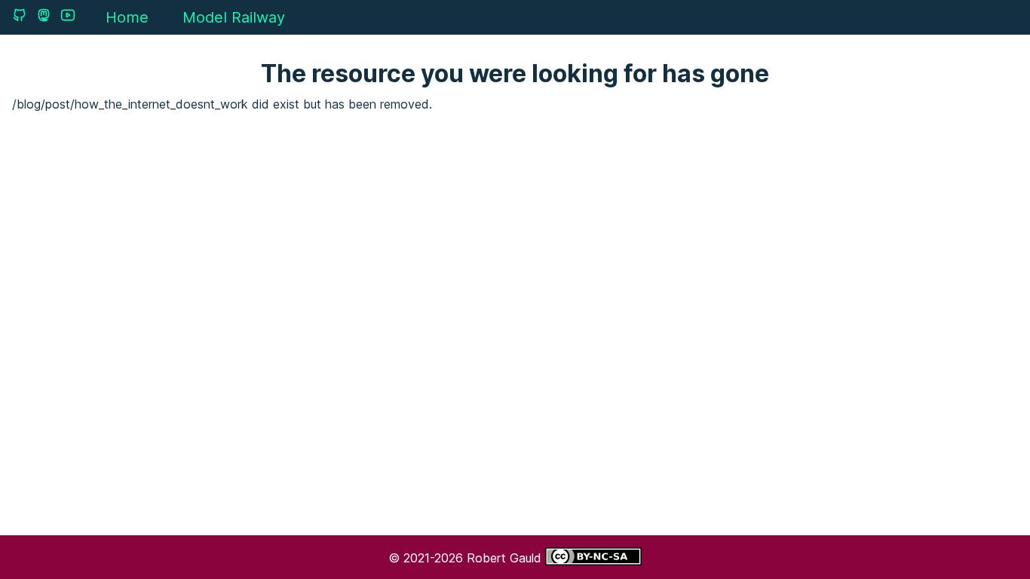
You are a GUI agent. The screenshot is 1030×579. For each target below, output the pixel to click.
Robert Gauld (506, 557)
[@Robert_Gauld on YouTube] (67, 15)
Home (127, 17)
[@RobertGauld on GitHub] (19, 15)
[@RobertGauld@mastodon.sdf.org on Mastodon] (43, 15)
